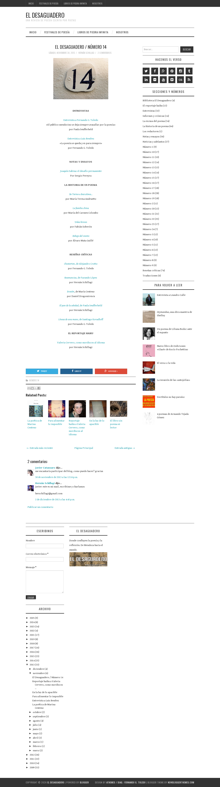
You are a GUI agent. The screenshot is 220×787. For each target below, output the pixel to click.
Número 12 (148, 162)
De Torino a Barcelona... (80, 194)
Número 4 (148, 239)
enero (36, 750)
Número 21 (148, 213)
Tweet (44, 371)
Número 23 (148, 224)
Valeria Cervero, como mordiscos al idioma (81, 342)
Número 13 (148, 167)
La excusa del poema (154, 121)
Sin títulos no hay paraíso (171, 397)
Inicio (31, 3)
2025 (32, 618)
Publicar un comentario (40, 507)
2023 (32, 626)
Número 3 (148, 234)
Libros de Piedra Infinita (75, 3)
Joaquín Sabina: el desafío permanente (81, 171)
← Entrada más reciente (40, 448)
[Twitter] (146, 71)
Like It (78, 371)
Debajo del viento (81, 236)
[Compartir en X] (35, 388)
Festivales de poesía (48, 3)
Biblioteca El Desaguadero (157, 100)
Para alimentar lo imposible (47, 696)
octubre (37, 712)
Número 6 (148, 249)
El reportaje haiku (152, 105)
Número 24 (148, 229)
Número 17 (148, 188)
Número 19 (148, 198)
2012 (32, 754)
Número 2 (148, 203)
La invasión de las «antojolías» (173, 380)
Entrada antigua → (125, 448)
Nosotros (97, 3)
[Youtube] (163, 79)
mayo (36, 733)
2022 (32, 630)
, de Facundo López (80, 277)
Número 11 (148, 157)
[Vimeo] (171, 79)
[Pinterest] (171, 71)
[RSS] (189, 79)
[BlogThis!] (32, 388)
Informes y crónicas (153, 116)
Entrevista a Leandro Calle (171, 295)
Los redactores (151, 131)
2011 (32, 758)
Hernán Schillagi (45, 483)
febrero (37, 746)
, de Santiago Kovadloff (80, 319)
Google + (113, 371)
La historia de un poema (156, 126)
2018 (32, 643)
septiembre (39, 716)
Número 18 (148, 193)
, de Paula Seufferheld (80, 305)
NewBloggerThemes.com (181, 782)
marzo (36, 741)
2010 (32, 763)
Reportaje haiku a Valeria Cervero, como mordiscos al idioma (77, 427)
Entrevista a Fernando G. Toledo (80, 120)
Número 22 (148, 219)
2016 (32, 652)
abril (36, 737)
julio (35, 724)
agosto (37, 720)
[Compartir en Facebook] (39, 388)
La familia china (81, 208)
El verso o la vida (166, 363)
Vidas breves (81, 222)
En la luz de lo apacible (44, 692)
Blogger (84, 782)
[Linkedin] (146, 79)
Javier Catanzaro (45, 467)
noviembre (39, 673)
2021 (32, 635)
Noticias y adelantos (153, 141)
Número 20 (148, 208)
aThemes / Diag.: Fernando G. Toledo (126, 782)
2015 (32, 656)
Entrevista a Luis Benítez (81, 138)
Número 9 (148, 265)
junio (36, 729)
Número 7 (148, 255)
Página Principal (83, 448)
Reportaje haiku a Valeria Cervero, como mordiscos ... (47, 685)
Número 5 (148, 244)
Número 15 (148, 177)
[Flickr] (154, 79)
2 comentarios (105, 52)
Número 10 (148, 152)
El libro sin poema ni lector (116, 424)
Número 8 (148, 260)
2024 (32, 622)
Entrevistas (149, 110)
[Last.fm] (180, 79)
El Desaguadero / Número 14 (81, 46)
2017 (32, 647)
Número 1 (148, 146)
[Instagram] (180, 71)
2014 (32, 660)
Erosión (70, 291)
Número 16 (148, 182)
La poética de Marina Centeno (35, 424)
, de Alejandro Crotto (80, 263)
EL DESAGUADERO (45, 14)
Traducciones (150, 275)
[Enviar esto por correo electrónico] (29, 388)
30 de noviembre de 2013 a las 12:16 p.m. (56, 477)
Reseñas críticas (151, 270)
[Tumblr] (189, 71)
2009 (32, 767)
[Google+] (163, 71)
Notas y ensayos (151, 136)
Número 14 (34, 380)
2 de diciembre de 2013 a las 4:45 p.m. (55, 499)
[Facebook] (154, 71)
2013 (32, 664)
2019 (32, 639)
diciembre (39, 669)
